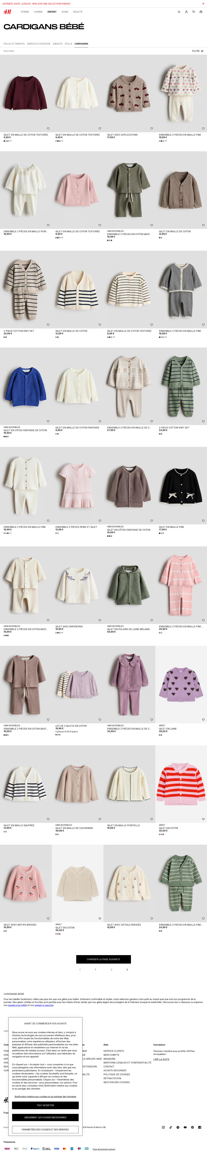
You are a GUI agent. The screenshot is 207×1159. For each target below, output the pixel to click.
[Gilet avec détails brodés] (129, 883)
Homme (38, 11)
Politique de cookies (117, 1074)
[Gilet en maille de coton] (78, 289)
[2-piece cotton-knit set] (26, 289)
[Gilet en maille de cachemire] (78, 784)
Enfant (52, 11)
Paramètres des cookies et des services (45, 1129)
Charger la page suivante (103, 959)
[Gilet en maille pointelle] (129, 784)
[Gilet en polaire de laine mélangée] (129, 585)
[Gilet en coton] (78, 883)
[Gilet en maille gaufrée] (26, 784)
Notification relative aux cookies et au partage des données (45, 1096)
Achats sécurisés (115, 1070)
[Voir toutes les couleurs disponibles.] (110, 240)
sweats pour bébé (17, 1005)
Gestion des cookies (117, 1082)
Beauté (77, 11)
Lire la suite (161, 1059)
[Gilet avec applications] (129, 93)
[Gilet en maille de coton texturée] (26, 93)
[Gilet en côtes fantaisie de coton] (26, 386)
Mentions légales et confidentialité (127, 1062)
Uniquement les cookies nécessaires (45, 1117)
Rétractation (112, 1078)
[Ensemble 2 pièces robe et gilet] (78, 485)
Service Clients (114, 1051)
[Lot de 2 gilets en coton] (78, 684)
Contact (109, 1066)
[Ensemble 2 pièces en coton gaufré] (129, 190)
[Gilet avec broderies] (78, 585)
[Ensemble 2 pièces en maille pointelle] (26, 190)
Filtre (196, 51)
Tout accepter (45, 1105)
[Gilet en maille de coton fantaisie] (78, 386)
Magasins (109, 1059)
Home (65, 11)
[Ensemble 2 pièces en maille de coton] (129, 386)
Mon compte (111, 1055)
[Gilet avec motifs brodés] (26, 883)
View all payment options (104, 1149)
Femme (25, 11)
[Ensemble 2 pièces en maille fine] (26, 485)
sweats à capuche (44, 1005)
